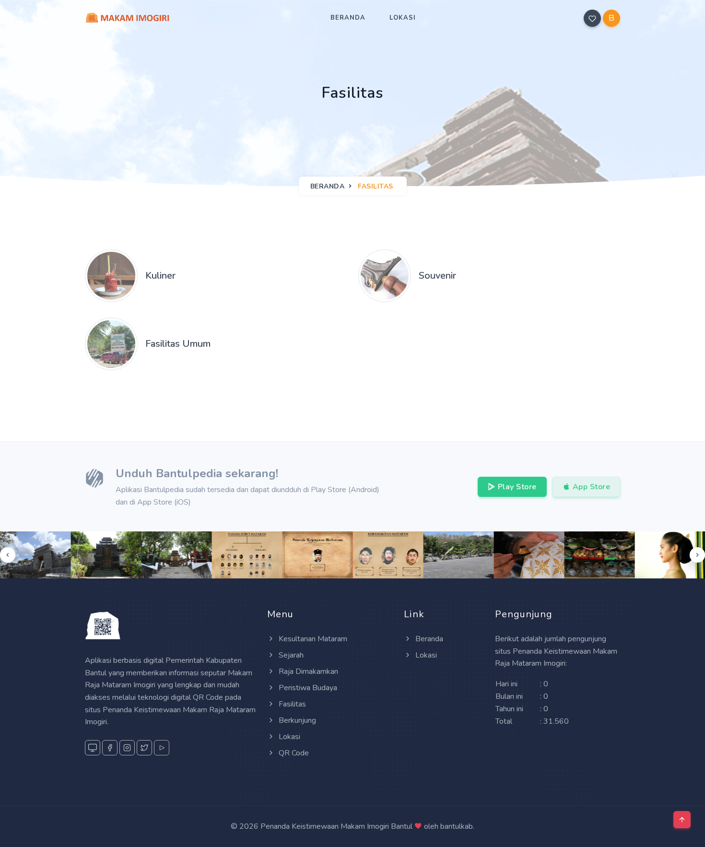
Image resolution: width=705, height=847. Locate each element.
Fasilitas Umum (178, 343)
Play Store (516, 487)
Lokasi (402, 17)
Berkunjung (296, 720)
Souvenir (437, 275)
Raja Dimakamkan (307, 671)
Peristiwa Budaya (307, 687)
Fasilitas (291, 704)
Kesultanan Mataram (312, 639)
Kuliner (160, 275)
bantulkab (456, 826)
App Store (590, 487)
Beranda (347, 17)
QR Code (293, 753)
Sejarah (290, 655)
